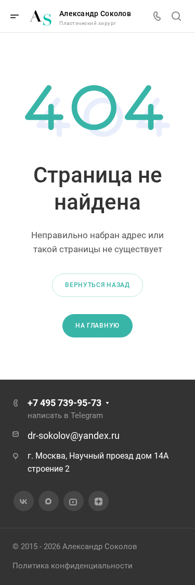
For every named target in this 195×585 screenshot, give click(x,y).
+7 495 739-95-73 (64, 402)
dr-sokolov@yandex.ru (74, 435)
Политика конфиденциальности (72, 565)
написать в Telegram (65, 415)
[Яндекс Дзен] (98, 501)
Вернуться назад (97, 285)
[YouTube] (73, 501)
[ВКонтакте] (23, 501)
